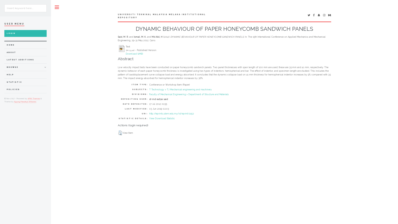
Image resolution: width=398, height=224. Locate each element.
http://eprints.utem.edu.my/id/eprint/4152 (171, 113)
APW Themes (34, 98)
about (11, 52)
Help (10, 75)
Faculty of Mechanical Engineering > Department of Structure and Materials (189, 94)
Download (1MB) (134, 54)
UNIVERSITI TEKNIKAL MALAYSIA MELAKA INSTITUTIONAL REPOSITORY (162, 16)
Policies (13, 89)
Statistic (14, 82)
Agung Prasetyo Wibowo (25, 102)
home (10, 45)
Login (11, 33)
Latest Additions (20, 60)
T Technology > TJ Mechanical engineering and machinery (180, 89)
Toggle (57, 7)
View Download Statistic (162, 118)
